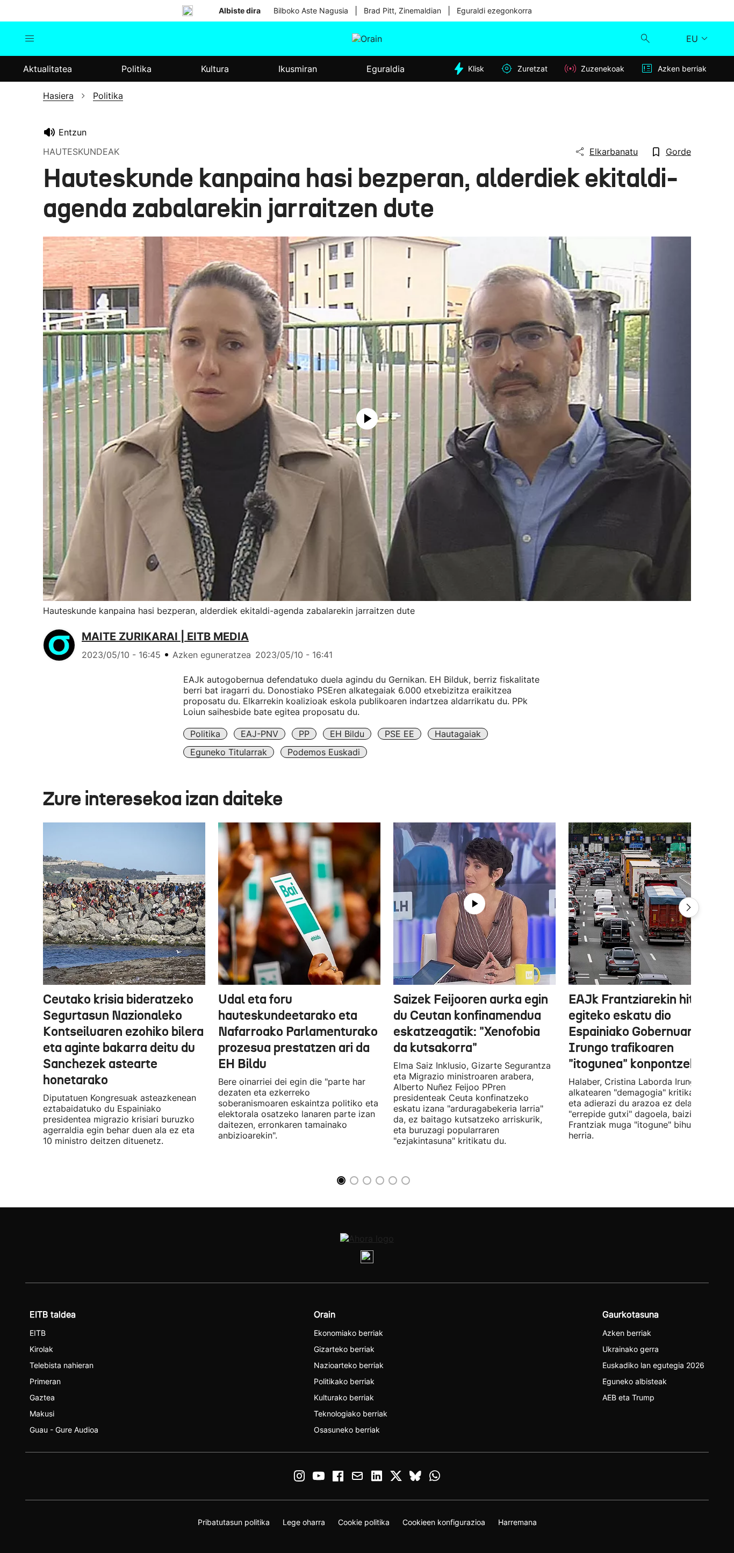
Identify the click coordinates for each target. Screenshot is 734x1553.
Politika (205, 733)
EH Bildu (347, 733)
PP (304, 733)
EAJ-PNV (259, 733)
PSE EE (399, 733)
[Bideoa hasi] (367, 419)
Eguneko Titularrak (228, 752)
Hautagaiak (458, 733)
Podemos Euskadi (323, 752)
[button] (689, 907)
